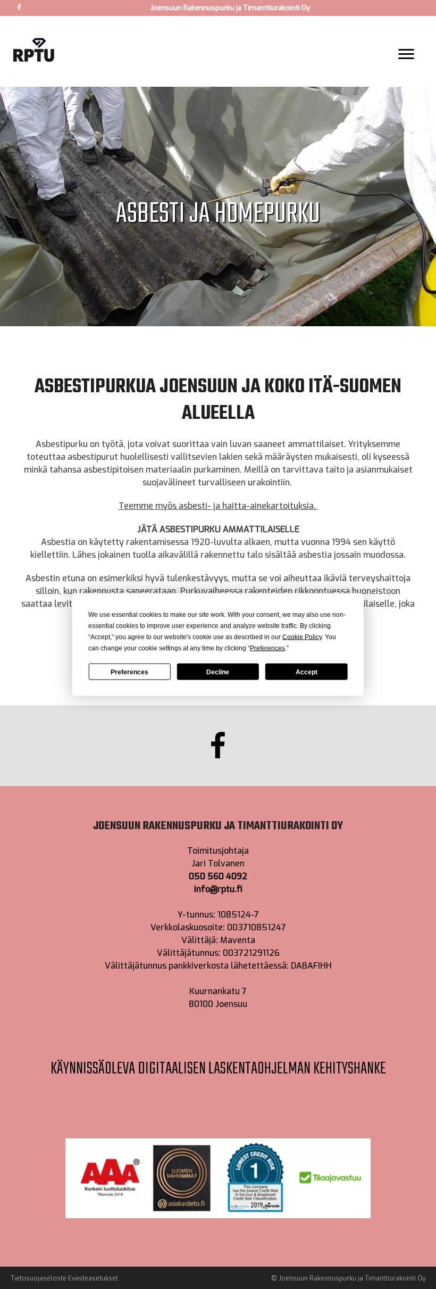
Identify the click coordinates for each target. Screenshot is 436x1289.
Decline (217, 671)
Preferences (129, 671)
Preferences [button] (267, 648)
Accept (306, 671)
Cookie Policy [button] (302, 637)
